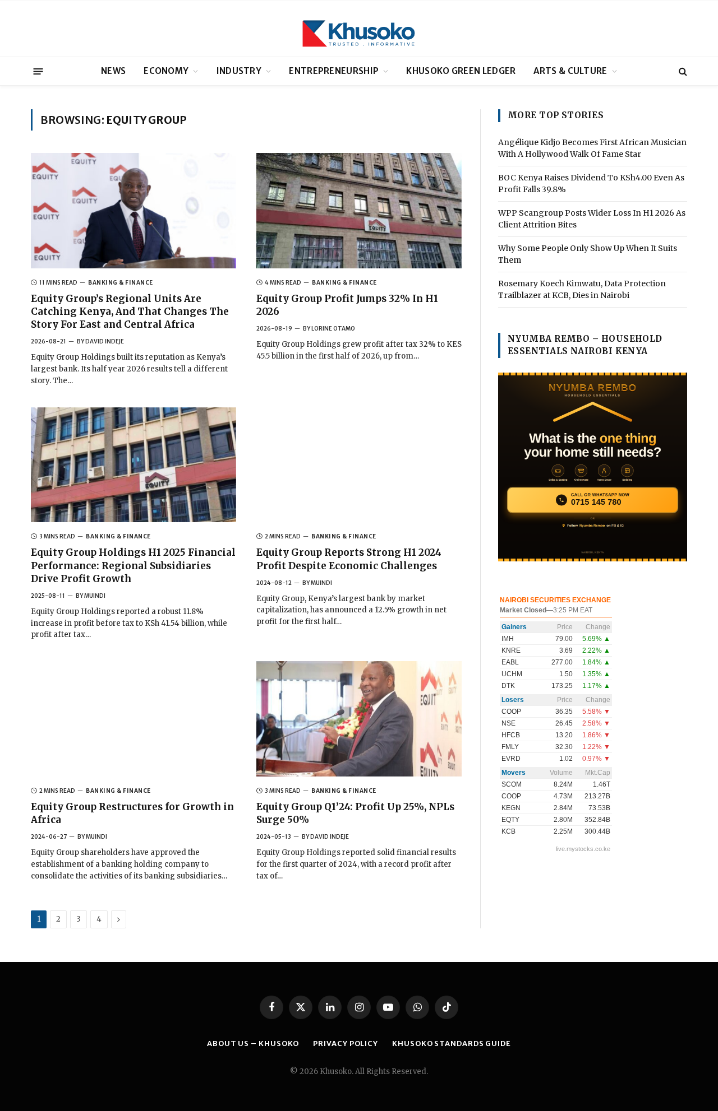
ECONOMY (166, 71)
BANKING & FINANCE (120, 282)
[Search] (681, 71)
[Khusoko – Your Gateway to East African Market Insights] (359, 29)
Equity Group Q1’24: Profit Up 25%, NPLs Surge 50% (355, 813)
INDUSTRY (239, 71)
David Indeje (104, 341)
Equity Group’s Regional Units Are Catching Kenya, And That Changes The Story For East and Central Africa (130, 311)
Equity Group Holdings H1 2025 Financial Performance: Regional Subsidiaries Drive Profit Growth (133, 565)
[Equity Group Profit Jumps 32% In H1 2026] (359, 210)
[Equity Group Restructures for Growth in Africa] (133, 719)
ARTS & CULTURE (570, 71)
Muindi (94, 595)
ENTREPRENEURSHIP (334, 71)
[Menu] (38, 71)
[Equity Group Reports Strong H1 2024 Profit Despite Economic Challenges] (359, 465)
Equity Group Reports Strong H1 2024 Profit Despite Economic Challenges (348, 558)
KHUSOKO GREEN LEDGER (461, 71)
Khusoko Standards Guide (451, 1043)
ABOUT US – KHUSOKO (253, 1043)
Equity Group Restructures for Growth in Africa (132, 813)
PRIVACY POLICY (345, 1043)
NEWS (113, 71)
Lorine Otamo (333, 328)
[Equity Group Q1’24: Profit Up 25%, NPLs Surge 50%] (359, 719)
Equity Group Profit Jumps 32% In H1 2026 (347, 305)
